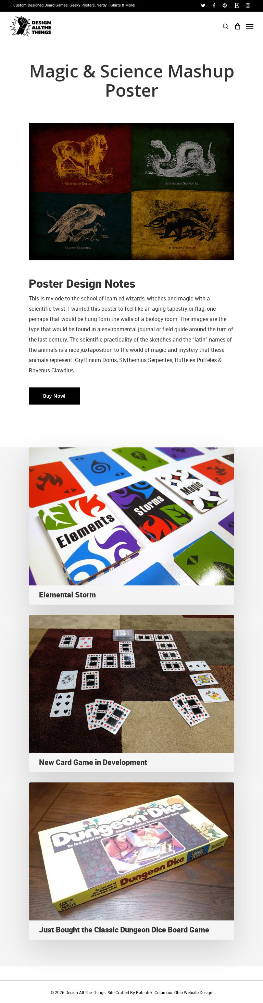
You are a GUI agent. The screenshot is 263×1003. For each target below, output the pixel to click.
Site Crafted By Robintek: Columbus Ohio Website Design (160, 992)
